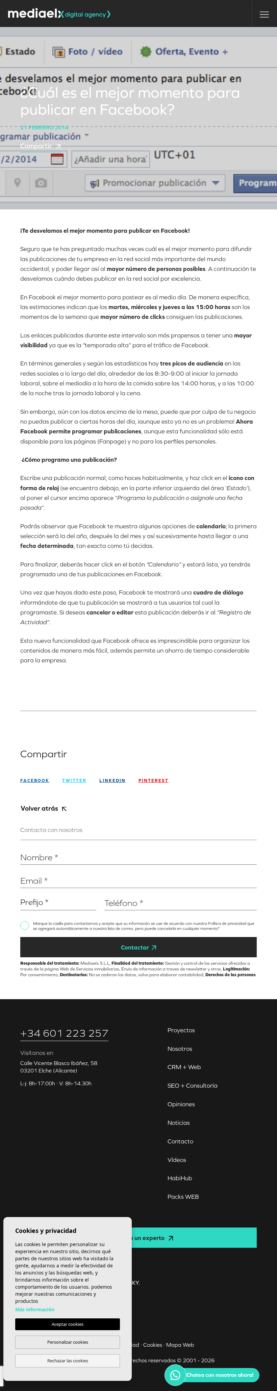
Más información (34, 1309)
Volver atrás (40, 808)
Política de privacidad (227, 923)
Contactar (135, 947)
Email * (28, 870)
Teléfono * (115, 892)
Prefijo (27, 892)
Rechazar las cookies (67, 1361)
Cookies (152, 1345)
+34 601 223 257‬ (64, 1033)
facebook (34, 780)
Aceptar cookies (67, 1324)
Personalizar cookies (67, 1342)
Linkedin (112, 780)
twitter (74, 780)
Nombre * (31, 847)
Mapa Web (180, 1345)
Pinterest (153, 780)
